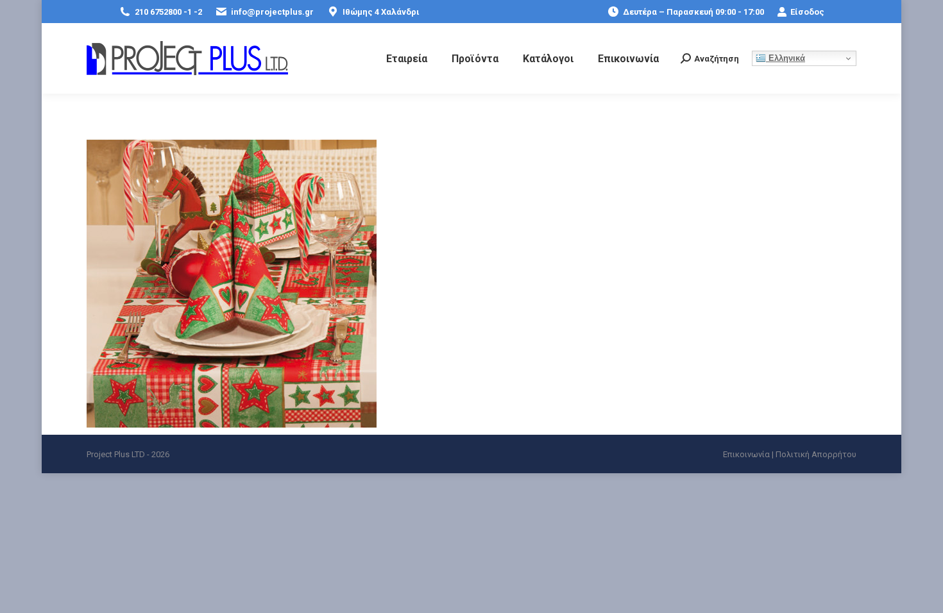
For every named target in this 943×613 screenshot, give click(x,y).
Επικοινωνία (746, 454)
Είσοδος (807, 12)
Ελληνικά (785, 58)
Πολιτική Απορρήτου (816, 454)
